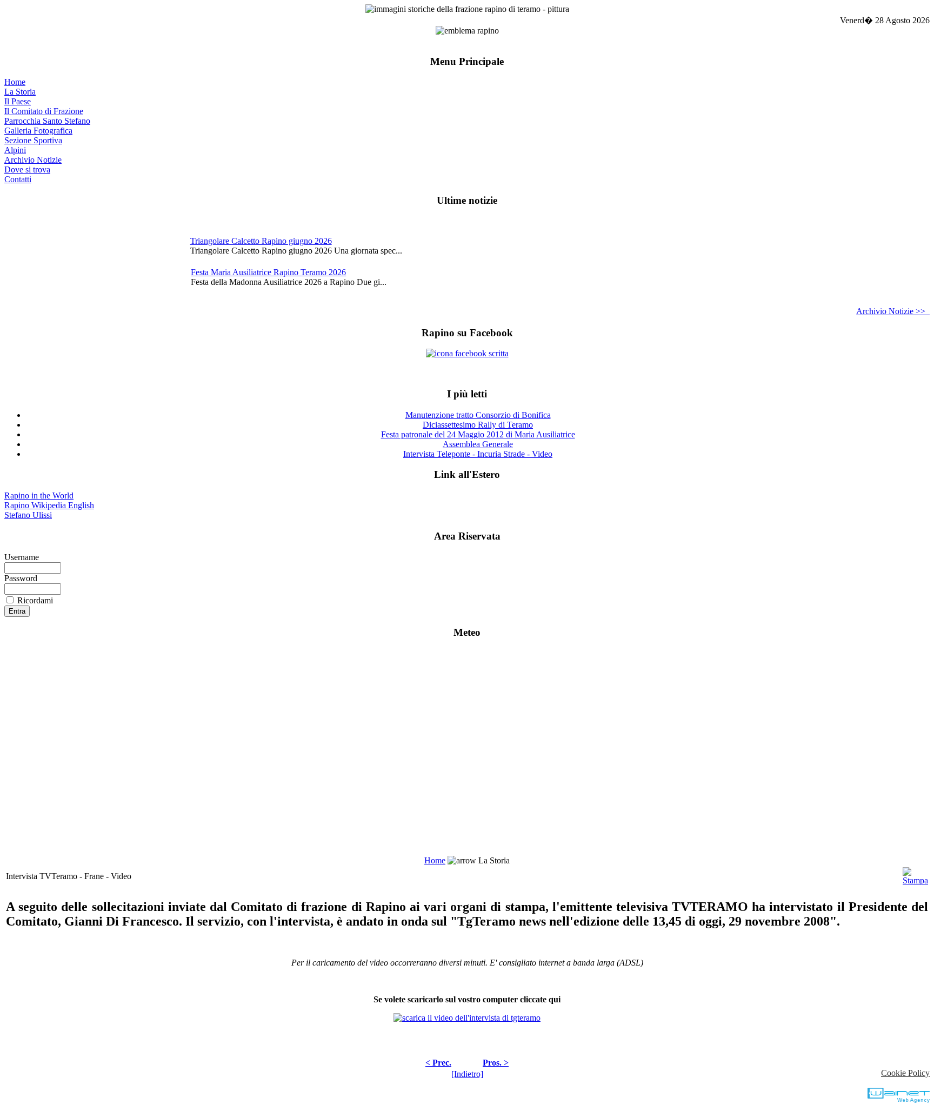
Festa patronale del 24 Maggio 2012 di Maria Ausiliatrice (478, 434)
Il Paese (17, 101)
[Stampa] (915, 873)
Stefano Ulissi (28, 515)
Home (14, 82)
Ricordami (35, 600)
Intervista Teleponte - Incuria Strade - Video (477, 453)
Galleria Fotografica (38, 130)
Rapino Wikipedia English (49, 505)
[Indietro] (467, 1074)
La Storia (20, 91)
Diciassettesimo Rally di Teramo (478, 424)
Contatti (17, 179)
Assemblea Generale (478, 444)
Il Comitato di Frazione (43, 111)
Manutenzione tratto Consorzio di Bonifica (478, 415)
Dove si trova (27, 169)
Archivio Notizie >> (893, 311)
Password (20, 578)
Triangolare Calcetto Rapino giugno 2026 (261, 240)
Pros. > (496, 1062)
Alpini (15, 150)
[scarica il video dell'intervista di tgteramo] (467, 1017)
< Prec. (438, 1062)
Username (21, 557)
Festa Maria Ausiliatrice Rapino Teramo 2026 (268, 272)
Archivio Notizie (33, 159)
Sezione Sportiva (33, 140)
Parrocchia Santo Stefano (47, 120)
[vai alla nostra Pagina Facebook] (467, 353)
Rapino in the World (39, 495)
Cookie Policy (905, 1072)
